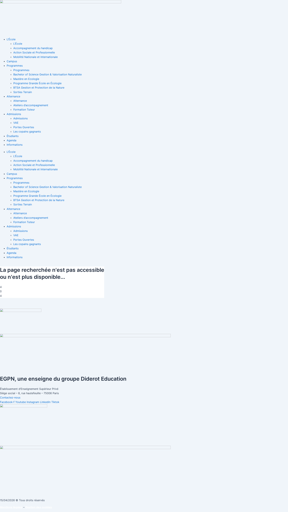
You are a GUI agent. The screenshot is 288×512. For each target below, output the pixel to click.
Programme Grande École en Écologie (37, 83)
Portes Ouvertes (23, 127)
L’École (11, 39)
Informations (14, 144)
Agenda (11, 140)
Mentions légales (11, 507)
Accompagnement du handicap (33, 48)
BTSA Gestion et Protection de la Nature (38, 87)
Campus (12, 61)
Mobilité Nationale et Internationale (35, 57)
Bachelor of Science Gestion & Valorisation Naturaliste (47, 74)
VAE (15, 122)
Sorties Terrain (22, 92)
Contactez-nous (10, 397)
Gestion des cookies (38, 507)
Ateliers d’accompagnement (30, 105)
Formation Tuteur (24, 109)
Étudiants (12, 136)
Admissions (14, 114)
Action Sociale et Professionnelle (34, 52)
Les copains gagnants (27, 131)
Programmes (15, 65)
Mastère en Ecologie (26, 79)
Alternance (13, 96)
